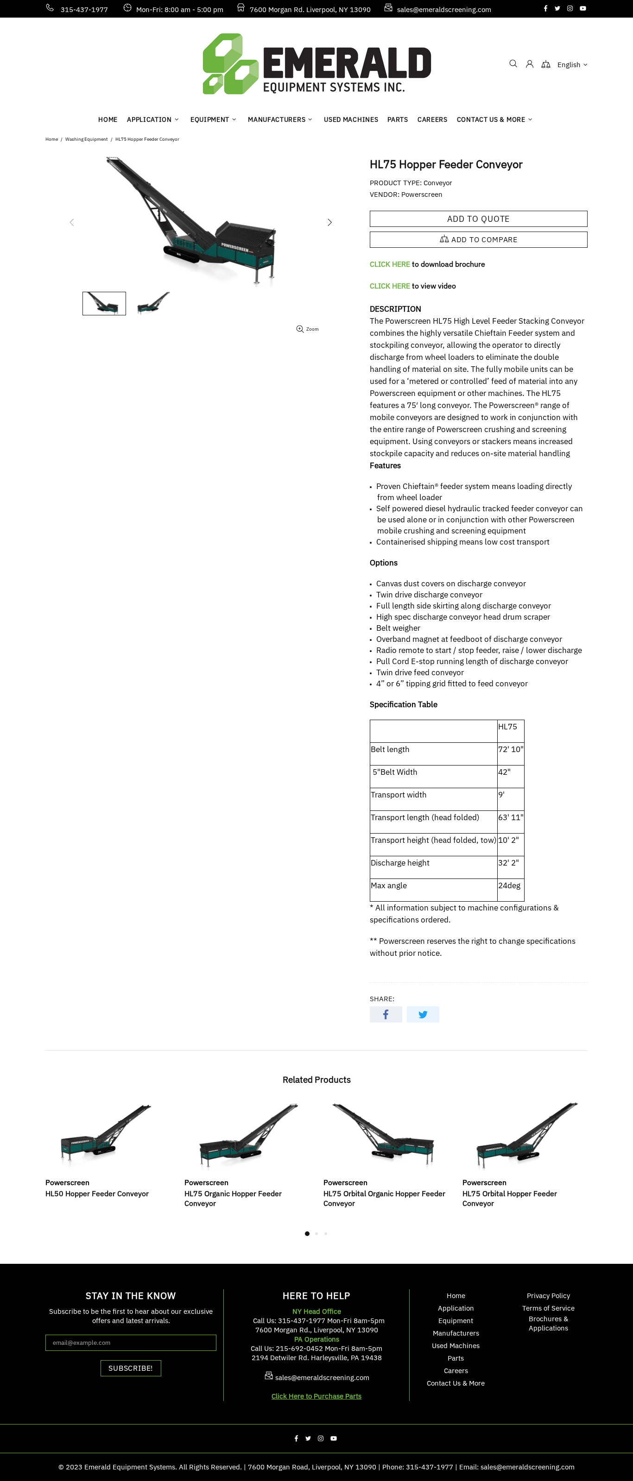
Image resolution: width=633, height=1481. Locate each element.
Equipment (455, 1320)
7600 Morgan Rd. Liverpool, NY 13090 (310, 9)
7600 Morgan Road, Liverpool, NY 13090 (312, 1466)
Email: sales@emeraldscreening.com (517, 1466)
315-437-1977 (84, 9)
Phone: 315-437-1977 (417, 1466)
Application (456, 1308)
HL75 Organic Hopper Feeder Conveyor (233, 1198)
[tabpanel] (107, 1160)
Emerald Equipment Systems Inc (316, 63)
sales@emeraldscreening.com (444, 9)
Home (51, 139)
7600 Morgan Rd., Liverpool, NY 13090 (316, 1329)
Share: (382, 998)
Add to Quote (479, 218)
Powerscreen (422, 194)
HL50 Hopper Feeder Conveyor (97, 1193)
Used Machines (456, 1345)
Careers (456, 1370)
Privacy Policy (548, 1295)
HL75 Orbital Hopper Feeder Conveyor (509, 1198)
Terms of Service (548, 1308)
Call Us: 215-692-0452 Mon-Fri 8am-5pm (316, 1348)
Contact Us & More (456, 1383)
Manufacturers (456, 1333)
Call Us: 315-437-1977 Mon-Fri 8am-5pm (319, 1320)
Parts (456, 1358)
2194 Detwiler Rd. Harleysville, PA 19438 (317, 1357)
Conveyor (438, 182)
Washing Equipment (86, 139)
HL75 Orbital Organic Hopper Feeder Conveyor (384, 1198)
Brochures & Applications (548, 1323)
